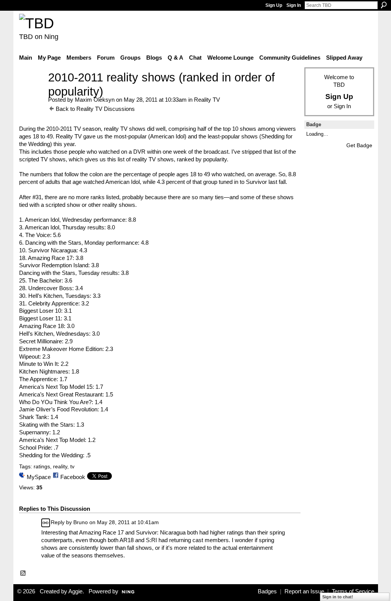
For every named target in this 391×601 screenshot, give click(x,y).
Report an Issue (304, 591)
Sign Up (273, 5)
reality (60, 466)
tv (72, 466)
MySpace (39, 477)
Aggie (75, 591)
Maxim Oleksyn (95, 99)
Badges (267, 591)
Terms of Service (353, 591)
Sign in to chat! (337, 597)
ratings (42, 466)
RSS (23, 573)
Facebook (72, 477)
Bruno (80, 522)
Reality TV (207, 99)
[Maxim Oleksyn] (31, 91)
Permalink (45, 522)
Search (384, 5)
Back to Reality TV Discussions (95, 109)
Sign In (293, 5)
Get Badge (359, 145)
